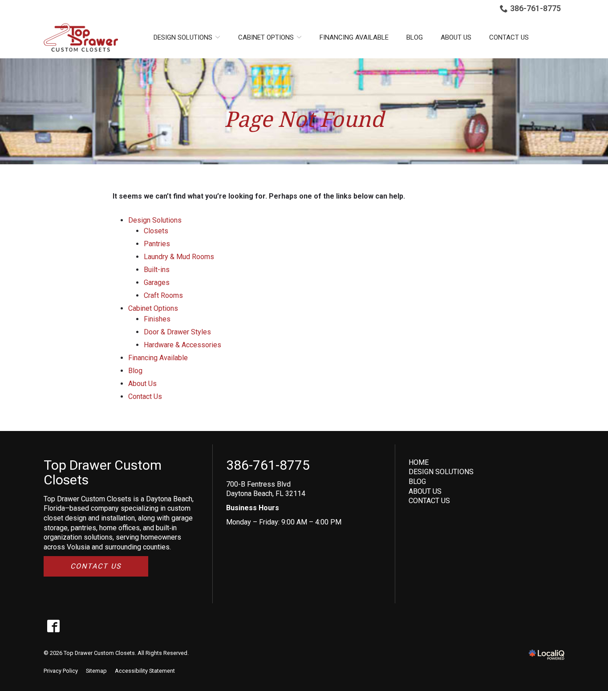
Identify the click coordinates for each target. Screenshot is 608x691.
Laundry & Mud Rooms (179, 256)
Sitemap (96, 670)
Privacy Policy (61, 670)
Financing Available (354, 37)
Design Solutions (441, 471)
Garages (157, 282)
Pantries (157, 244)
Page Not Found (304, 119)
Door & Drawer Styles (177, 332)
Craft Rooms (163, 295)
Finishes (157, 319)
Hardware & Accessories (182, 345)
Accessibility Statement (145, 670)
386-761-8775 (535, 8)
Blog (414, 37)
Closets (156, 231)
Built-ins (157, 269)
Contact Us (509, 37)
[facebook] (53, 626)
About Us (456, 37)
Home (419, 462)
